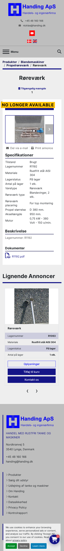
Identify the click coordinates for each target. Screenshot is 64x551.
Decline (24, 546)
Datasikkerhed (17, 502)
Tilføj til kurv (32, 372)
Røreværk (14, 328)
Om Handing (16, 491)
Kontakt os (32, 379)
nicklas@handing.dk (34, 25)
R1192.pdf (18, 256)
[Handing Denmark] (30, 421)
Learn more (39, 546)
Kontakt (13, 496)
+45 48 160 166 (33, 20)
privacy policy (19, 540)
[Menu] (6, 52)
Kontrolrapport (17, 513)
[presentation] (27, 391)
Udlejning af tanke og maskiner (28, 485)
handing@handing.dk (19, 461)
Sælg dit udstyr (18, 480)
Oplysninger (32, 364)
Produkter (14, 474)
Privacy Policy (17, 507)
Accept (11, 546)
